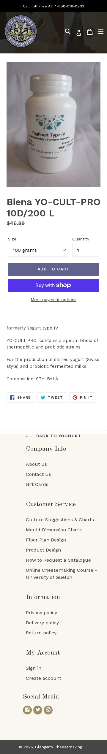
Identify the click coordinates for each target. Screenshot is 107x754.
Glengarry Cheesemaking (58, 747)
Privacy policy (41, 612)
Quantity (80, 239)
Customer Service (51, 504)
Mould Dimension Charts (54, 530)
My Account (43, 653)
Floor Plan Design (46, 540)
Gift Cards (37, 484)
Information (43, 597)
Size (12, 239)
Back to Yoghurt (58, 435)
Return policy (41, 633)
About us (36, 464)
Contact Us (38, 474)
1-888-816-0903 (69, 6)
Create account (43, 678)
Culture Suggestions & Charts (60, 519)
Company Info (46, 449)
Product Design (43, 550)
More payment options (53, 299)
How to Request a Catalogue (58, 560)
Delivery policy (42, 622)
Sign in (33, 668)
